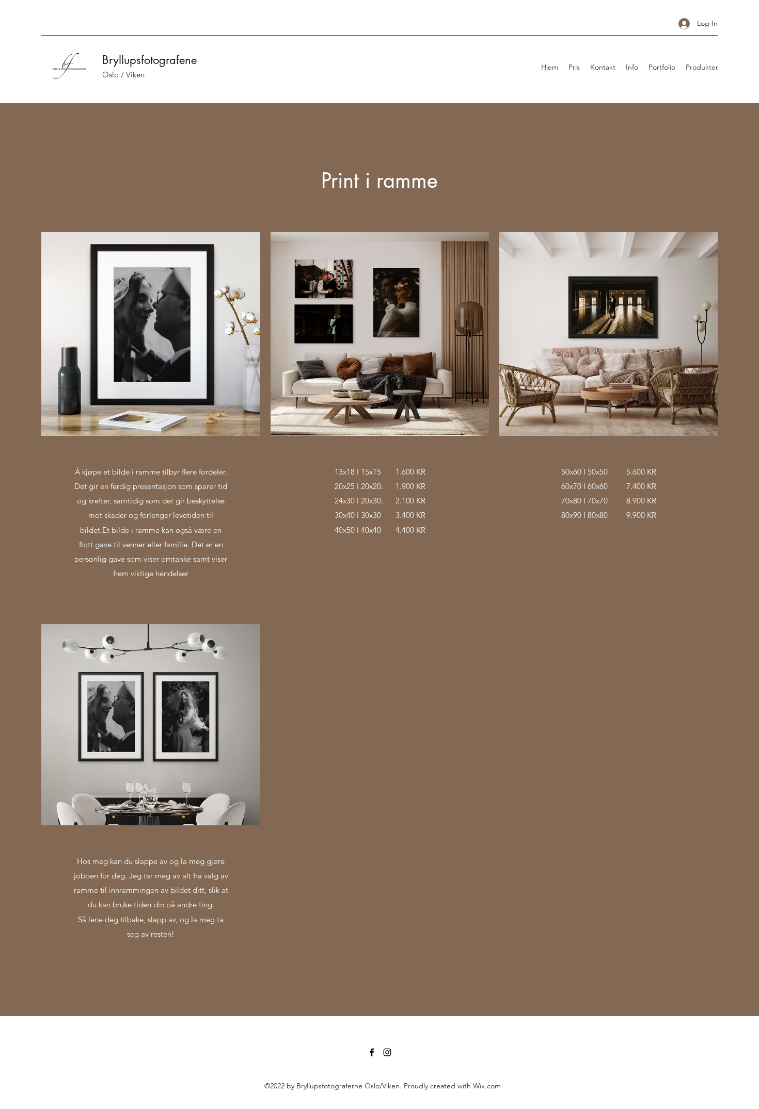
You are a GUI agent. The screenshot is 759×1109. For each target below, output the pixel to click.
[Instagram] (387, 1052)
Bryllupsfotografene (149, 60)
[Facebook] (372, 1052)
